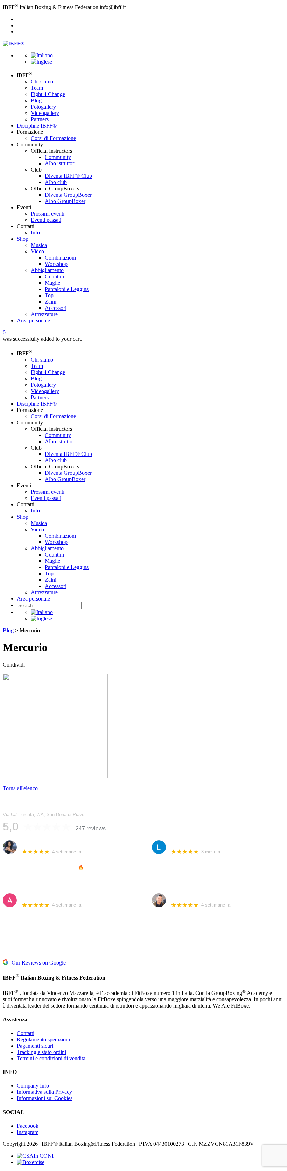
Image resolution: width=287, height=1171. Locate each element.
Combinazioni (60, 258)
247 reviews (91, 828)
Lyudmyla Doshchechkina (199, 843)
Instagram (27, 1132)
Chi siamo (42, 82)
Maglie (52, 283)
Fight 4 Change (48, 94)
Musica (39, 245)
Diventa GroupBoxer (68, 195)
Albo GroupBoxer (65, 201)
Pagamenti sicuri (35, 1046)
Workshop (56, 264)
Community (58, 157)
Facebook (27, 1126)
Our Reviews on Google (38, 963)
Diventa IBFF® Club (68, 176)
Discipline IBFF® (37, 126)
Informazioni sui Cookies (44, 1098)
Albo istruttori (60, 163)
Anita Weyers (36, 896)
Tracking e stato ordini (41, 1052)
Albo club (56, 182)
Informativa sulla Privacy (44, 1092)
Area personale (33, 320)
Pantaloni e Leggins (67, 289)
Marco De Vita (187, 896)
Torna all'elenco (20, 788)
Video (37, 251)
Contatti (25, 1033)
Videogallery (45, 113)
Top (49, 295)
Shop (22, 239)
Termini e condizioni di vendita (51, 1058)
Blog (36, 100)
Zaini (50, 302)
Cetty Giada (34, 843)
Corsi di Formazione (53, 138)
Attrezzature (44, 314)
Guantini (54, 276)
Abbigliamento (47, 270)
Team (37, 88)
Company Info (33, 1086)
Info (35, 232)
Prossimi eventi (47, 214)
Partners (40, 119)
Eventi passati (46, 220)
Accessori (55, 308)
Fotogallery (43, 107)
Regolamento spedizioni (43, 1039)
